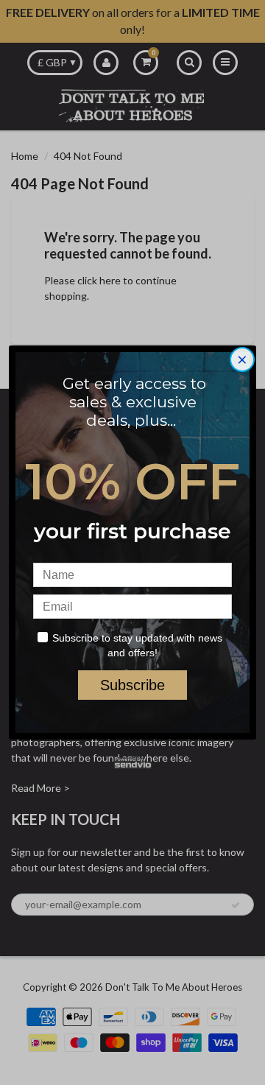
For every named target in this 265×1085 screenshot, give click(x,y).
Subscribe (132, 685)
